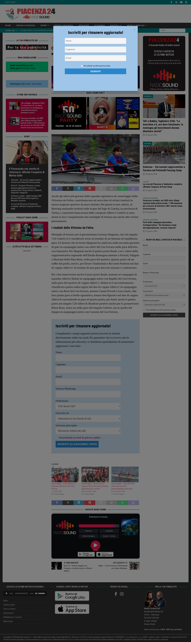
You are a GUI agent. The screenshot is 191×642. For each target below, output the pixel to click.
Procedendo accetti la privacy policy (97, 66)
